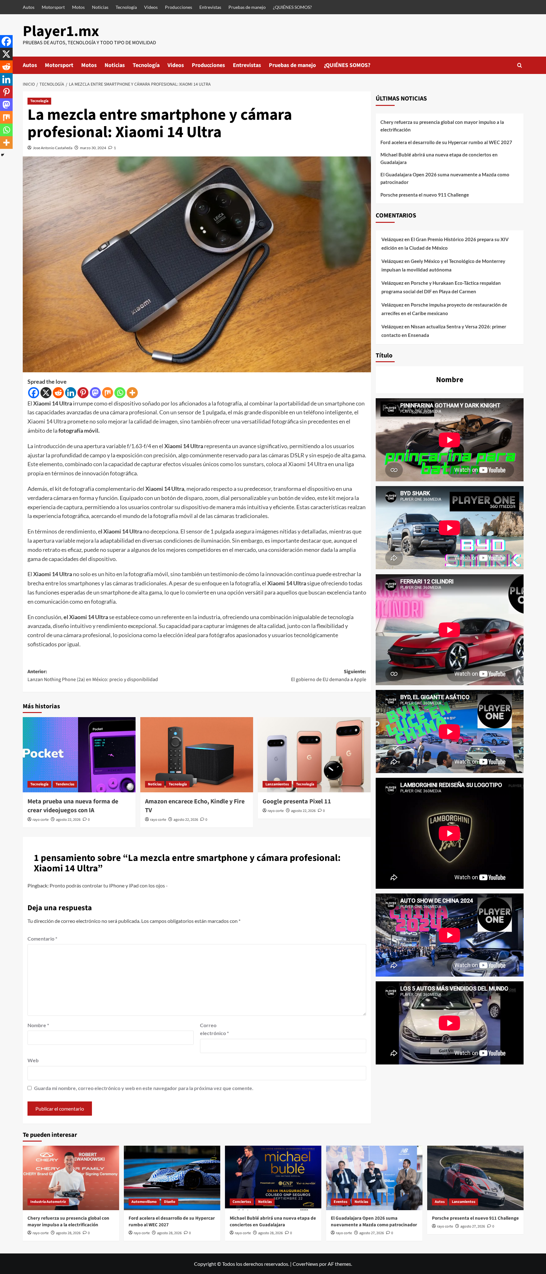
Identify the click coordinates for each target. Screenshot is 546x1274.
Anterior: (92, 675)
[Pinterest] (82, 392)
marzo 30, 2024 (93, 147)
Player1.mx (61, 31)
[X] (46, 392)
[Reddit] (58, 392)
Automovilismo (144, 1201)
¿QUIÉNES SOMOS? (292, 7)
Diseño (169, 1201)
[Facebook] (33, 392)
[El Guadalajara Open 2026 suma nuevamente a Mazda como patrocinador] (374, 1178)
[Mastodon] (95, 392)
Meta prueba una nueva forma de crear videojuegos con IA (72, 806)
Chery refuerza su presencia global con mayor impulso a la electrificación (442, 125)
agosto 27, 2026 (371, 1233)
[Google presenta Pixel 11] (314, 754)
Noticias (100, 7)
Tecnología (126, 7)
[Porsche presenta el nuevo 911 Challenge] (475, 1178)
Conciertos (242, 1201)
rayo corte (41, 819)
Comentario (42, 939)
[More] (132, 392)
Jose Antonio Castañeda (52, 147)
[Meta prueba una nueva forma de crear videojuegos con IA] (79, 754)
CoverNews (305, 1264)
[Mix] (107, 392)
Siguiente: (328, 675)
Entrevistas (210, 7)
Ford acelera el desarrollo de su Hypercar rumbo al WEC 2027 (446, 142)
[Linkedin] (70, 392)
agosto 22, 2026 (68, 819)
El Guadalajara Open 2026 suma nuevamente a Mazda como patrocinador (444, 178)
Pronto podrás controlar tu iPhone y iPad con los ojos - (109, 885)
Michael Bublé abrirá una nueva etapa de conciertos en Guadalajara (439, 158)
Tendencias (65, 784)
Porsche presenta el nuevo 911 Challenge (424, 195)
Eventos (340, 1201)
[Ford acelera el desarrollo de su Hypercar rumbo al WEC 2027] (172, 1178)
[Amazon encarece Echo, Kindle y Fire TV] (196, 754)
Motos (78, 7)
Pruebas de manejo (247, 7)
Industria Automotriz (48, 1201)
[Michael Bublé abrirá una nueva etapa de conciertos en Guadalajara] (273, 1178)
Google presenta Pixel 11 (297, 801)
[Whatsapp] (119, 392)
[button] (520, 65)
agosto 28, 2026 (68, 1233)
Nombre (38, 1025)
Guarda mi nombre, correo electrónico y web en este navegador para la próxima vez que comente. (143, 1088)
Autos (28, 7)
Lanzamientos (277, 784)
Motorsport (53, 7)
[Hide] (2, 154)
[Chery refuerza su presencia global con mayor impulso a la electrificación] (71, 1178)
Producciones (178, 7)
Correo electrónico (214, 1029)
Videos (151, 7)
